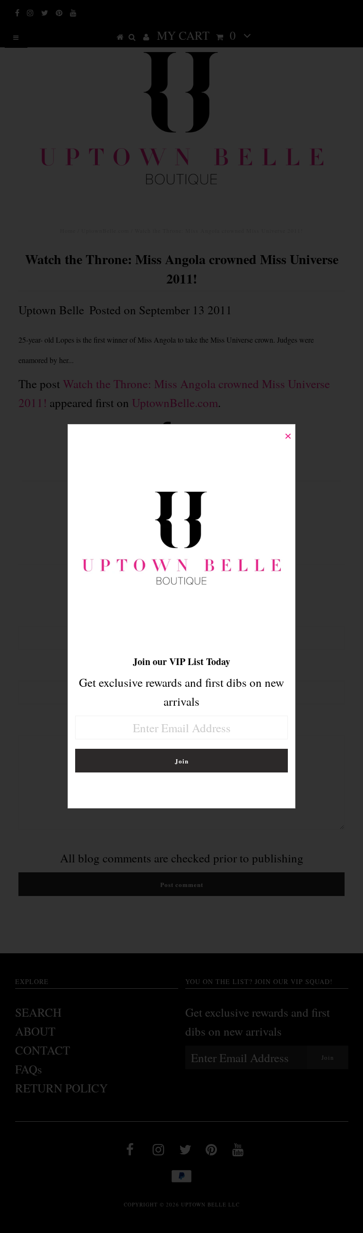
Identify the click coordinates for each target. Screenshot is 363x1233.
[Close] (288, 432)
